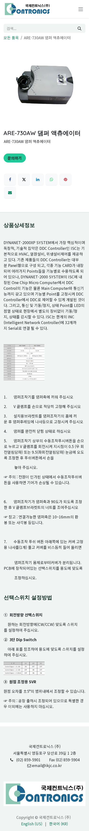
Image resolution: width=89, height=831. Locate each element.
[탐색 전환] (80, 9)
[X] (24, 179)
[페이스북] (10, 179)
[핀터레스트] (65, 179)
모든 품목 (11, 37)
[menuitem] (31, 823)
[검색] (79, 28)
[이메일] (10, 192)
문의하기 (15, 158)
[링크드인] (37, 179)
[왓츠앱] (51, 179)
